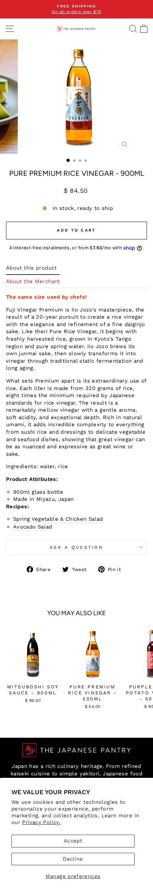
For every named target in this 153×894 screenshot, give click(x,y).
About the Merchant (33, 281)
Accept (73, 841)
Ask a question (76, 547)
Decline (73, 859)
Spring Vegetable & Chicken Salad (58, 519)
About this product (31, 268)
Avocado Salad (32, 527)
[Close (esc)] (124, 144)
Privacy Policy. (41, 822)
